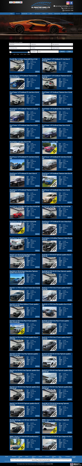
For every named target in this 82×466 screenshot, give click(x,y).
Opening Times (57, 13)
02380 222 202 (68, 8)
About (31, 13)
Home (11, 13)
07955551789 (68, 10)
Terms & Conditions (74, 457)
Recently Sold (24, 13)
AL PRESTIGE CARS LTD (10, 461)
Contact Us (71, 13)
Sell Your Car (37, 13)
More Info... (37, 71)
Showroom (18, 13)
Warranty (50, 13)
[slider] (10, 52)
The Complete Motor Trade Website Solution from (35, 463)
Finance (43, 13)
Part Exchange (33, 458)
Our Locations (64, 13)
